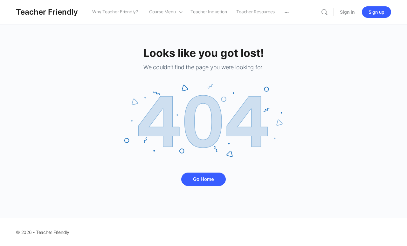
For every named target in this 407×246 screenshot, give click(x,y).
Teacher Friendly (47, 12)
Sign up (376, 12)
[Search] (324, 12)
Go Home (203, 179)
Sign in (347, 12)
